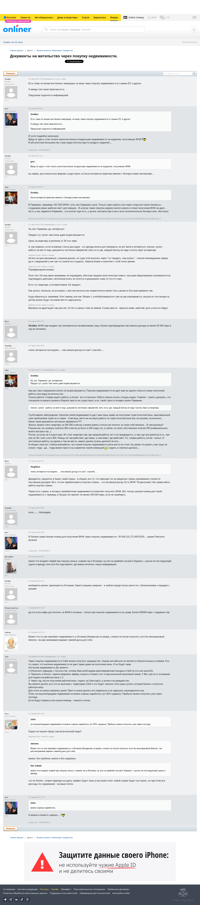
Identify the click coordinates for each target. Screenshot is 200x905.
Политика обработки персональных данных (25, 893)
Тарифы (55, 889)
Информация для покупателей (95, 893)
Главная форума (16, 50)
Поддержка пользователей (63, 893)
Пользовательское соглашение (89, 889)
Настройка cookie (121, 893)
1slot (6, 657)
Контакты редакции (28, 889)
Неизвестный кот (11, 608)
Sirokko (8, 79)
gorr (6, 108)
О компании (9, 889)
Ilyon (7, 321)
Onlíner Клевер (136, 17)
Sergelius (8, 346)
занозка (8, 632)
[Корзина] (194, 29)
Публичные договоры (118, 889)
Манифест (66, 889)
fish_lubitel (9, 557)
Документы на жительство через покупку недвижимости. (64, 56)
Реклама (44, 889)
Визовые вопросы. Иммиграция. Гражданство (55, 50)
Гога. (7, 714)
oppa (7, 187)
